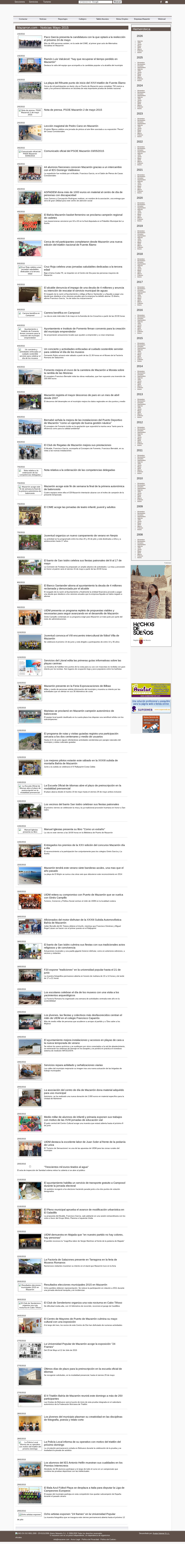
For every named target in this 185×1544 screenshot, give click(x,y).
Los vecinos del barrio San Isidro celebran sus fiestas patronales (81, 804)
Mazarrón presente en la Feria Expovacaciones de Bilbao (77, 685)
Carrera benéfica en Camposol (62, 312)
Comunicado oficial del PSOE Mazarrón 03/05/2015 (74, 151)
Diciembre (141, 62)
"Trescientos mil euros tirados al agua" (66, 1167)
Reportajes (62, 19)
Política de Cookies (108, 1539)
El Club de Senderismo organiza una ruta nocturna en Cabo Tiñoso (83, 1302)
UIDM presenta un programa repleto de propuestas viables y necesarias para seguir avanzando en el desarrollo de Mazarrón (81, 612)
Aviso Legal (75, 1539)
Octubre (140, 66)
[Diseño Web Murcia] (151, 697)
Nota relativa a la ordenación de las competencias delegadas (79, 470)
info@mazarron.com (61, 1539)
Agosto (140, 41)
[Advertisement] (151, 665)
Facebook (161, 2)
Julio (139, 42)
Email (166, 2)
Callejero (82, 19)
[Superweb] (151, 713)
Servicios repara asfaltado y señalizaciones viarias (73, 1065)
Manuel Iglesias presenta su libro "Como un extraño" (74, 829)
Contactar (23, 19)
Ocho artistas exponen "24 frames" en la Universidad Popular (79, 1514)
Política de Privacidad (90, 1539)
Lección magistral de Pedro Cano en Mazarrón (71, 125)
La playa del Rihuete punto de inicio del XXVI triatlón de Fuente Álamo (85, 82)
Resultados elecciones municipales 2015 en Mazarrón (75, 1284)
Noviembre (141, 64)
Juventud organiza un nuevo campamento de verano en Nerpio (81, 535)
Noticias (43, 19)
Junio (139, 44)
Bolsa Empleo (122, 19)
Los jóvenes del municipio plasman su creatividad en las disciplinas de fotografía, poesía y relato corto (83, 1418)
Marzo (139, 49)
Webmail (161, 19)
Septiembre (141, 67)
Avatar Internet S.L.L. (161, 1533)
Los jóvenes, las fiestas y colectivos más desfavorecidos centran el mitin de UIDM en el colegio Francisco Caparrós (83, 1016)
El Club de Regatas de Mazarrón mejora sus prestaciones (77, 445)
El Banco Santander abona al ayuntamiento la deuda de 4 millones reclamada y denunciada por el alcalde (83, 587)
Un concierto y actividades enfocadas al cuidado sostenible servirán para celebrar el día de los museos (83, 350)
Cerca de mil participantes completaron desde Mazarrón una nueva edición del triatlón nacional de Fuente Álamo (83, 243)
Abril (139, 47)
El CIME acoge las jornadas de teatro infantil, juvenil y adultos (80, 507)
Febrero (140, 51)
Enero (139, 52)
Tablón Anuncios (102, 19)
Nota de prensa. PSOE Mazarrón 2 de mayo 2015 (73, 109)
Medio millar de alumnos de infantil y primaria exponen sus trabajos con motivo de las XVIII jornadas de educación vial (83, 1118)
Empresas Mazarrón (142, 19)
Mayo (139, 46)
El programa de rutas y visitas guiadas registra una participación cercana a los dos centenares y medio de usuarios (81, 735)
